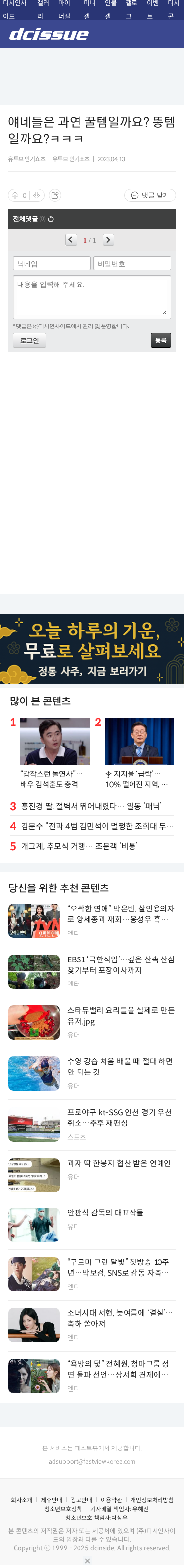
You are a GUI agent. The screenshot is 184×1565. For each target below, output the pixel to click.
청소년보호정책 (63, 1509)
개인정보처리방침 (152, 1500)
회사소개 (21, 1500)
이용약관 (111, 1500)
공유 (55, 195)
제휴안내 (51, 1500)
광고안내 (81, 1500)
